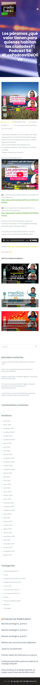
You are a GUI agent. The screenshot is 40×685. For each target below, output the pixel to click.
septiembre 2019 (9, 551)
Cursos (5, 575)
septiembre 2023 (9, 510)
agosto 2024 (7, 473)
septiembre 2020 (9, 536)
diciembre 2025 (8, 428)
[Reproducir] (4, 240)
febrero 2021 (7, 532)
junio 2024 (6, 480)
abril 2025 (6, 451)
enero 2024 (7, 499)
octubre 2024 (8, 465)
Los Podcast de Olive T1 (11, 590)
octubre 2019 (8, 547)
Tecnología (7, 608)
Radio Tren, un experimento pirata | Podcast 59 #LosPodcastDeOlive (17, 370)
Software (6, 604)
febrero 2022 (7, 521)
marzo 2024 (7, 492)
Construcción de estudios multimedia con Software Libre (18, 363)
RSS (10, 252)
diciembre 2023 (8, 503)
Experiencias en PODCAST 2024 (14, 578)
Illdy (9, 681)
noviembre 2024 (8, 462)
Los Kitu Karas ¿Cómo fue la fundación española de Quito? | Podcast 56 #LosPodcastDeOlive (18, 394)
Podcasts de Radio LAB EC (12, 601)
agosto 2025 (7, 443)
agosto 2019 (7, 555)
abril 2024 (6, 488)
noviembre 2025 (8, 432)
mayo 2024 (7, 484)
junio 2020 (6, 540)
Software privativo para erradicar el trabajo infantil (19, 662)
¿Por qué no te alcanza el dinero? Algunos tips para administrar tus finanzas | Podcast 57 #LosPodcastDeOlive (18, 386)
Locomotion (7, 586)
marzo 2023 (7, 514)
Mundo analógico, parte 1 (14, 636)
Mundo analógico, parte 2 (14, 630)
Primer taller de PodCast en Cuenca (19, 655)
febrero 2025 (7, 454)
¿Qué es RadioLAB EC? (11, 571)
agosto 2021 (7, 529)
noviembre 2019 (8, 544)
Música (5, 597)
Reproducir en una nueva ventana (18, 246)
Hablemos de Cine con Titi (12, 582)
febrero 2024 (7, 495)
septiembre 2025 (9, 439)
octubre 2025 (8, 436)
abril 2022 (6, 518)
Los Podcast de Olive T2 (11, 593)
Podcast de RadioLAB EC (17, 619)
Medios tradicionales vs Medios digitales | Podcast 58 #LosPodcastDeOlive (19, 377)
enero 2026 (7, 425)
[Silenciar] (31, 240)
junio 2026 (6, 421)
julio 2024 (6, 477)
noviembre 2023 (8, 506)
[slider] (35, 240)
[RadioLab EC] (8, 9)
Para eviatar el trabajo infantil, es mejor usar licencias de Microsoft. (18, 671)
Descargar (33, 246)
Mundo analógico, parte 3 (14, 624)
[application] (20, 240)
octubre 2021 (8, 525)
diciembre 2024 (8, 458)
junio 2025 (6, 447)
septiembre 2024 (9, 469)
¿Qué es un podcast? (11, 649)
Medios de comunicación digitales (18, 642)
